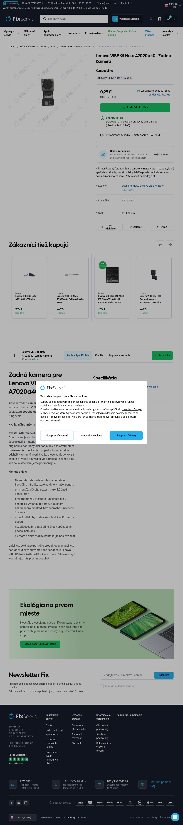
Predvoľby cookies (91, 435)
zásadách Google (132, 409)
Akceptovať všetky (126, 435)
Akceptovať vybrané (57, 435)
